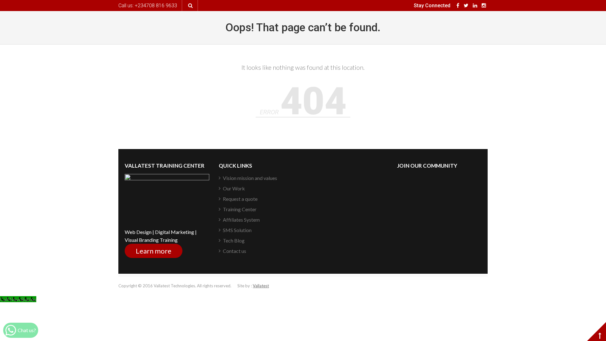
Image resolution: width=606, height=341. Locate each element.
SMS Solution (237, 230)
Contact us (234, 251)
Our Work (234, 188)
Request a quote (240, 199)
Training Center (240, 209)
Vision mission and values (250, 178)
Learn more (153, 251)
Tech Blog (234, 240)
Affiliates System (241, 220)
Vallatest (261, 285)
